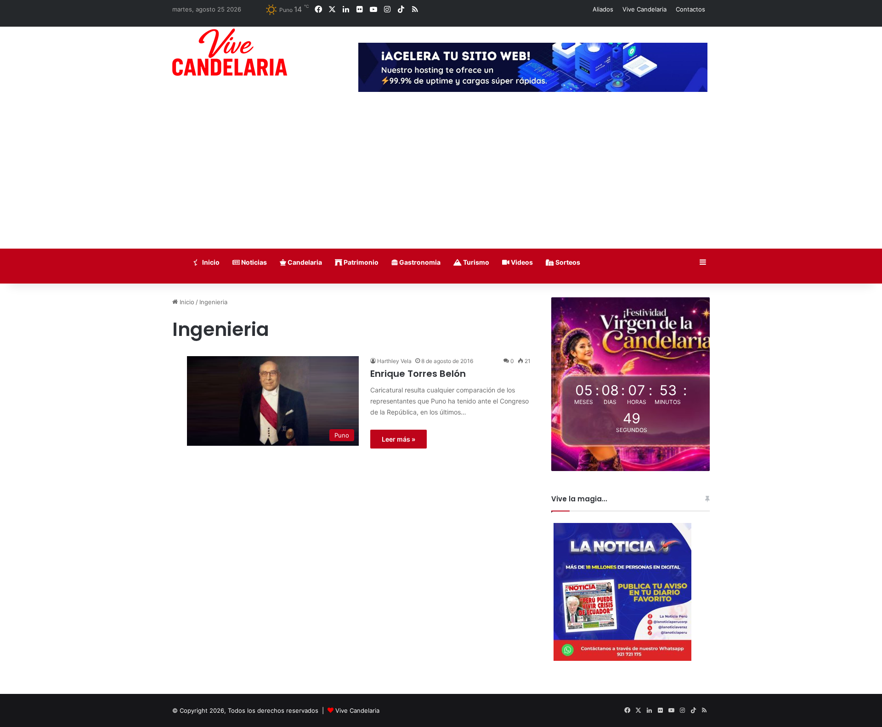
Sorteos (567, 262)
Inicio (210, 262)
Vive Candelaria (644, 9)
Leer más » (398, 439)
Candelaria (304, 262)
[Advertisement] (441, 179)
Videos (521, 262)
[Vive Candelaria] (229, 52)
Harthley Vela (394, 361)
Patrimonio (360, 262)
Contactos (690, 9)
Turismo (475, 262)
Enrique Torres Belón (418, 373)
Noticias (253, 262)
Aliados (603, 9)
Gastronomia (419, 262)
